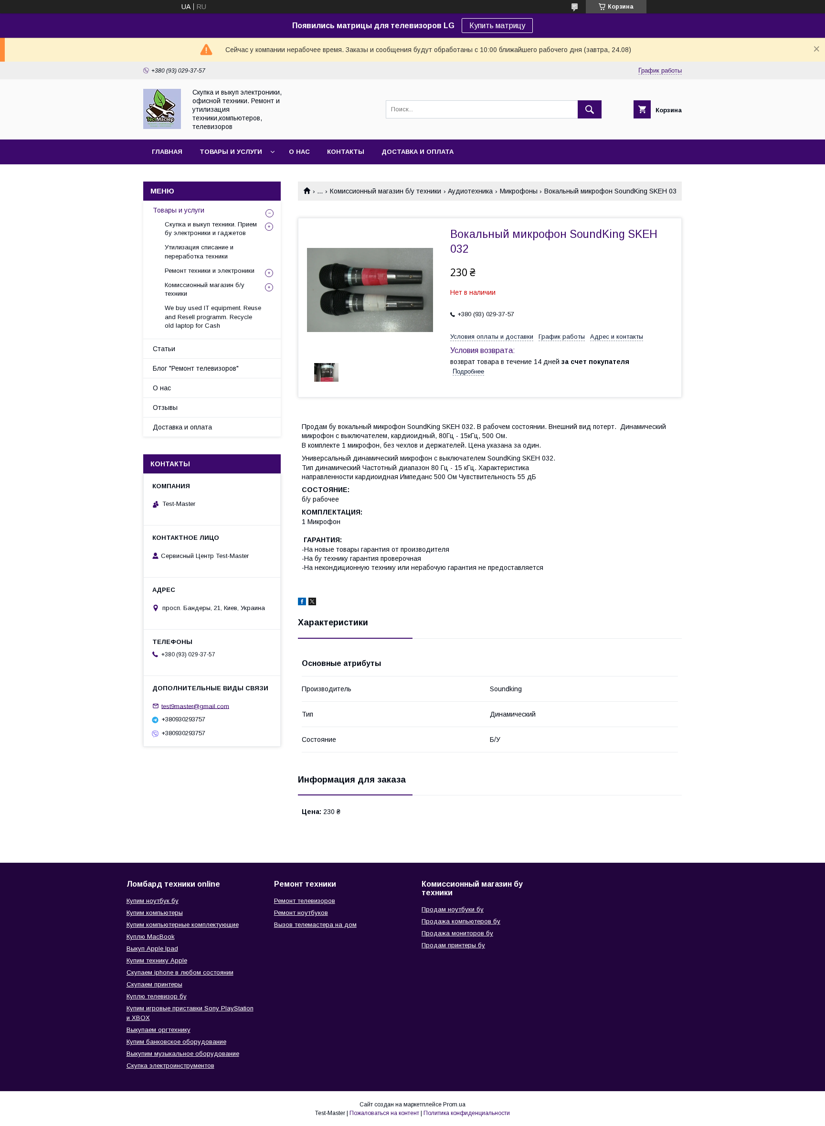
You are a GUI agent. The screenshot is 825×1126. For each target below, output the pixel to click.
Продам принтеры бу (453, 945)
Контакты (345, 151)
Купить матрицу (497, 25)
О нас (299, 151)
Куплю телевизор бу (157, 996)
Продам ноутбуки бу (453, 909)
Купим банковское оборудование (176, 1041)
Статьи (164, 349)
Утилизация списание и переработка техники (199, 251)
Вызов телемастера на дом (315, 924)
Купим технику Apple (157, 960)
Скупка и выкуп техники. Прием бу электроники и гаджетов (211, 228)
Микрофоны (519, 191)
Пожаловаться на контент (384, 1113)
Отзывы (165, 407)
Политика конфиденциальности (466, 1113)
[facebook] (302, 603)
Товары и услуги (231, 151)
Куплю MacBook (151, 936)
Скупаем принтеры (154, 984)
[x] (312, 603)
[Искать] (590, 109)
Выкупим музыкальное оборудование (183, 1053)
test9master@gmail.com (195, 705)
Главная (167, 151)
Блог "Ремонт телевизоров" (196, 368)
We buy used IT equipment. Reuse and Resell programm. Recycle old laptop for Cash (213, 316)
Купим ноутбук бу (153, 900)
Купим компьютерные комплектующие (183, 924)
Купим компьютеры (155, 912)
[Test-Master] (162, 126)
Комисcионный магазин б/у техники (385, 191)
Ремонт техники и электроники (209, 270)
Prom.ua (454, 1104)
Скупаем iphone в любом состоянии (180, 972)
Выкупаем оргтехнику (158, 1029)
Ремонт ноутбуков (301, 912)
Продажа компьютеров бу (461, 921)
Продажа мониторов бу (457, 933)
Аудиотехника (470, 191)
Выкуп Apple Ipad (152, 948)
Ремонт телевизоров (304, 900)
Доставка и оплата (417, 151)
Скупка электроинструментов (170, 1065)
